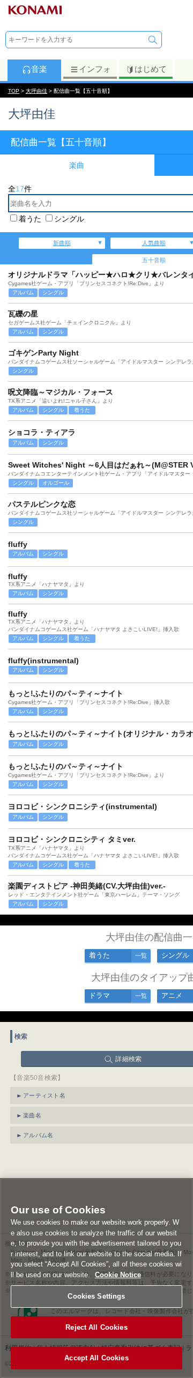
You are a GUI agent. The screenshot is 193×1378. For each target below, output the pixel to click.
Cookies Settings (96, 1296)
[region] (96, 1278)
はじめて (151, 68)
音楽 (39, 68)
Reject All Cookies (96, 1327)
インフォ (95, 68)
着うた (30, 218)
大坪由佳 (36, 91)
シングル (69, 218)
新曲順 (62, 243)
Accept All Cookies (96, 1358)
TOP (13, 91)
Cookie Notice (118, 1275)
